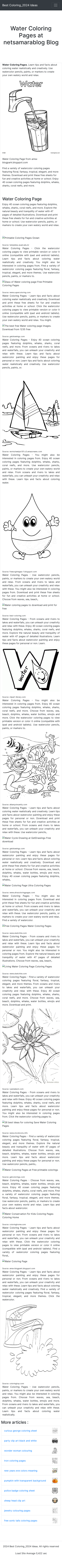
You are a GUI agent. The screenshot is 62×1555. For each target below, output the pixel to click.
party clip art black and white (20, 1440)
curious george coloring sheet (20, 1430)
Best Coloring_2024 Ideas (19, 5)
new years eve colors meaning (20, 1470)
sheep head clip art (14, 1500)
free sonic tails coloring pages (20, 1520)
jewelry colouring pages (17, 1510)
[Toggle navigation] (56, 5)
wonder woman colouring (18, 1450)
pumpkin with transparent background (25, 1480)
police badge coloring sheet (19, 1490)
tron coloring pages (15, 1460)
